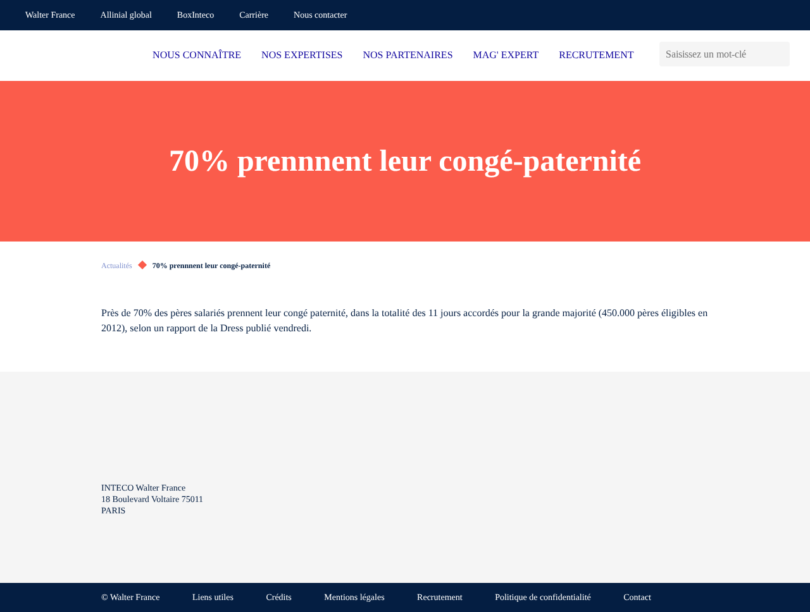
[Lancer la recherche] (780, 54)
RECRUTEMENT (596, 55)
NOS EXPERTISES (301, 55)
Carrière (253, 15)
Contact (637, 598)
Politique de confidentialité (543, 598)
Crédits (278, 598)
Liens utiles (213, 598)
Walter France (50, 15)
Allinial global (126, 15)
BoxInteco (195, 15)
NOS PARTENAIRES (408, 55)
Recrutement (440, 598)
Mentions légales (354, 598)
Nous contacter (320, 15)
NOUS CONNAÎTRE (197, 55)
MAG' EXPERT (506, 55)
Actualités (116, 265)
